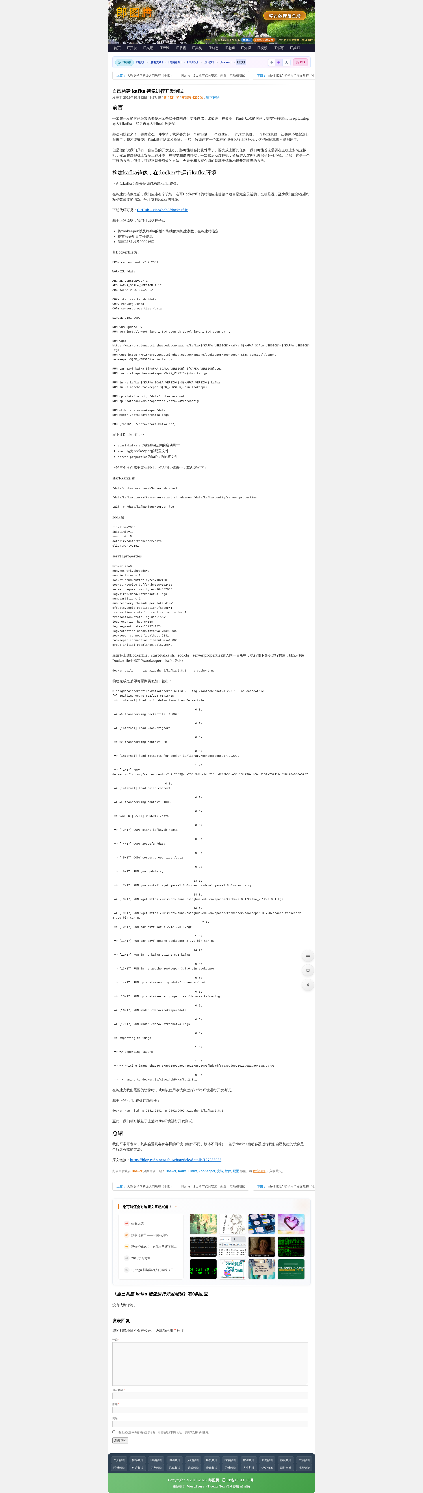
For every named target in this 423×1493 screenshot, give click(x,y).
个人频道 (119, 1460)
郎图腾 (135, 12)
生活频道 (304, 1460)
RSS (302, 62)
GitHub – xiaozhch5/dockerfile (162, 209)
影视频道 (285, 1460)
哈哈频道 (156, 1460)
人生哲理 (248, 1468)
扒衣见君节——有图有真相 (149, 1235)
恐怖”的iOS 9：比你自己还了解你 (154, 1247)
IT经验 (165, 47)
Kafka (182, 1171)
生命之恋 (137, 1223)
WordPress (196, 1486)
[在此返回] (308, 985)
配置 (236, 1171)
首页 (117, 47)
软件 (228, 1171)
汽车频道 (174, 1468)
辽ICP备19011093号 (238, 1480)
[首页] (140, 62)
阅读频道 (174, 1460)
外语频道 (137, 1468)
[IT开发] (192, 62)
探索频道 (230, 1460)
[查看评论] (308, 956)
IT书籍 (181, 47)
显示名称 (118, 1390)
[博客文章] (156, 62)
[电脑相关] (175, 62)
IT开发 (132, 47)
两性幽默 (285, 1468)
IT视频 (262, 47)
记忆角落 (267, 1468)
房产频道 (156, 1468)
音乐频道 (211, 1468)
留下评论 (212, 97)
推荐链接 (304, 1468)
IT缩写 (279, 47)
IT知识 (246, 47)
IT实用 (148, 47)
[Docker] (225, 62)
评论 (115, 1339)
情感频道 (137, 1460)
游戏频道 (193, 1468)
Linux (192, 1171)
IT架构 (197, 47)
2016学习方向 (141, 1258)
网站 (115, 1418)
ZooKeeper (207, 1171)
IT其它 (295, 47)
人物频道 (193, 1460)
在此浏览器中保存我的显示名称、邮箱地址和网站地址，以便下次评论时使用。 (164, 1432)
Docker (137, 1171)
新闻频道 (267, 1460)
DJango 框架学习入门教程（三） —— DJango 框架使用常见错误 (176, 1270)
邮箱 (115, 1404)
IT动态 (213, 47)
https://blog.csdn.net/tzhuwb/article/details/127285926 (175, 1159)
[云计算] (208, 62)
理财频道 (119, 1468)
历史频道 (211, 1460)
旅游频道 (248, 1460)
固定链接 (259, 1171)
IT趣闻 (230, 47)
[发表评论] (308, 970)
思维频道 (230, 1468)
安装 (220, 1171)
